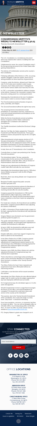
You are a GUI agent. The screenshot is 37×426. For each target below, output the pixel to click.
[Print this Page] (8, 48)
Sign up (18, 347)
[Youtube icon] (26, 355)
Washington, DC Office (18, 375)
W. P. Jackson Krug (23, 50)
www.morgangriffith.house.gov (17, 309)
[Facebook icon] (10, 355)
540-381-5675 (20, 404)
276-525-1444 (20, 393)
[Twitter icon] (16, 355)
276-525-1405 (21, 391)
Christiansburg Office (18, 397)
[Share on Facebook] (3, 48)
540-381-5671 (21, 402)
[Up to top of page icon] (18, 421)
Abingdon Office (18, 386)
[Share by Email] (10, 48)
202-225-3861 (21, 380)
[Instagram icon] (21, 355)
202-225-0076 (20, 382)
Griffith (15, 3)
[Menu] (34, 2)
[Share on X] (6, 48)
